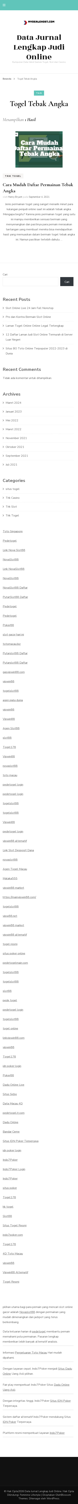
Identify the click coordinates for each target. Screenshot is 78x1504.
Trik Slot (11, 507)
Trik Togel (13, 176)
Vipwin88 (9, 719)
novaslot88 (10, 766)
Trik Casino (13, 498)
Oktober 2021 (15, 447)
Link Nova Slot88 (14, 550)
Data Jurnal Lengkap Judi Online (39, 47)
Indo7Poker (10, 1160)
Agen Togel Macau (15, 869)
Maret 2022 (13, 429)
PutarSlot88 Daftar (15, 597)
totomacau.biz (12, 644)
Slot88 (7, 1216)
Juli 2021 (11, 465)
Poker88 (8, 625)
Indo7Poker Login (14, 1169)
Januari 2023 (14, 412)
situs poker (10, 1188)
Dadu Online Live (13, 1085)
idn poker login (12, 1066)
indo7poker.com (13, 1235)
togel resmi (10, 944)
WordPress (53, 1498)
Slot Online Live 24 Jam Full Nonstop (30, 308)
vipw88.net (10, 916)
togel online (10, 1029)
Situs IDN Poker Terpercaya (20, 1141)
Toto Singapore (13, 531)
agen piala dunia (13, 700)
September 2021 (17, 456)
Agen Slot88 (11, 728)
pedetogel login (13, 785)
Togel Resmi (11, 1282)
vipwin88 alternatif (15, 841)
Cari (5, 275)
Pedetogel (10, 541)
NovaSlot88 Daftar (15, 588)
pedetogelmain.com (15, 963)
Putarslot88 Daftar (15, 653)
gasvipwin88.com (14, 672)
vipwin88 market (13, 888)
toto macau (10, 775)
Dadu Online (10, 1122)
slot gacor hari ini (13, 635)
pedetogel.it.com (13, 1113)
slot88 (7, 738)
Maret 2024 (13, 403)
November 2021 (16, 438)
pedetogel (39, 1332)
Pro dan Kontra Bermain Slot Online (28, 317)
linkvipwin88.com (13, 1038)
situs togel (13, 489)
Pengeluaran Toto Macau (31, 1353)
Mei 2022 (12, 420)
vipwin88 (8, 681)
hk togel (8, 1207)
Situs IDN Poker (60, 1401)
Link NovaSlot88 (13, 569)
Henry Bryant (15, 197)
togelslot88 (11, 691)
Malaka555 (10, 878)
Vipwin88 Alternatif (15, 1272)
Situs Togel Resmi (14, 1225)
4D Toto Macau (13, 1254)
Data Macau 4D (13, 1104)
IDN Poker (9, 1422)
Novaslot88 (27, 1312)
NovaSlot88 (11, 560)
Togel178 (9, 747)
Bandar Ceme (11, 1132)
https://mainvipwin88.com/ (19, 897)
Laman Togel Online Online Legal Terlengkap (35, 326)
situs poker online (14, 953)
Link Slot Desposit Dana (18, 850)
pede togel (10, 1000)
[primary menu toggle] (5, 5)
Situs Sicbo (10, 1094)
